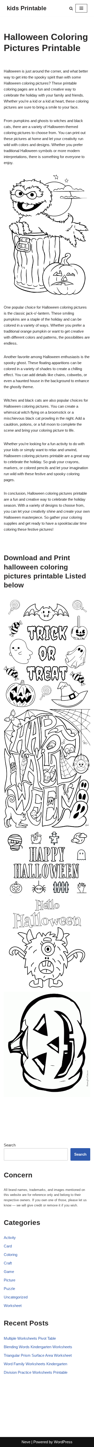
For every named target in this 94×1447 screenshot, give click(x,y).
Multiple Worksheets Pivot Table (30, 1338)
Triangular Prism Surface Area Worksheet (38, 1355)
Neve (26, 1442)
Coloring (10, 1254)
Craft (8, 1263)
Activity (10, 1237)
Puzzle (9, 1288)
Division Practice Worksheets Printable (35, 1372)
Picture (9, 1280)
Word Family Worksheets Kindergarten (35, 1364)
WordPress (63, 1442)
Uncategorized (16, 1297)
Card (8, 1246)
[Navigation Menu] (81, 8)
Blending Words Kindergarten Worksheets (38, 1347)
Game (9, 1271)
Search (10, 1145)
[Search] (71, 8)
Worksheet (13, 1305)
